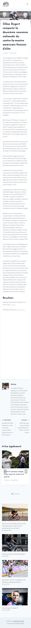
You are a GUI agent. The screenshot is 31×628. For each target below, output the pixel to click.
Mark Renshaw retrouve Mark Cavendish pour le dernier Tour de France (23, 426)
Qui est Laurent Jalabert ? (10, 608)
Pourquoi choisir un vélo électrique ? (13, 554)
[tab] (13, 493)
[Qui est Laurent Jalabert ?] (15, 596)
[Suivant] (26, 471)
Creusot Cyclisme (18, 621)
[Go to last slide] (5, 471)
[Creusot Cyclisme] (6, 4)
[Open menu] (27, 4)
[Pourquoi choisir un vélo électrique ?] (15, 542)
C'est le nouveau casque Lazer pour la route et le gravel (14, 474)
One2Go (13, 305)
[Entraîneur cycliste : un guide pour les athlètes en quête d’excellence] (15, 568)
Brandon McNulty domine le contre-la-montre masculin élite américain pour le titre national (7, 427)
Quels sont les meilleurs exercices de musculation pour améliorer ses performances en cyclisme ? (13, 526)
